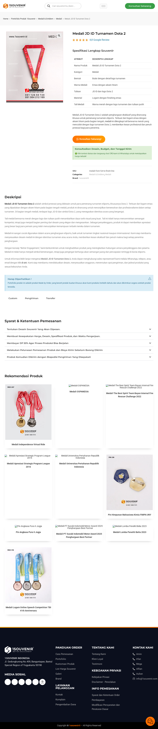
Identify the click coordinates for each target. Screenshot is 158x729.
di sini (24, 262)
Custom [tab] (12, 298)
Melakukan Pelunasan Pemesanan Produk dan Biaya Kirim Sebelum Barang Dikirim (55, 350)
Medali (59, 19)
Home (5, 19)
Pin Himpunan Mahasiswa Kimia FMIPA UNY (129, 514)
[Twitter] (15, 682)
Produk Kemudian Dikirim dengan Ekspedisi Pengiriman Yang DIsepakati (49, 357)
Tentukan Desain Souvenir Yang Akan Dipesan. (33, 329)
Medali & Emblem (45, 19)
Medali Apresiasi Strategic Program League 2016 (28, 465)
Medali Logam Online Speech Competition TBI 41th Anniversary (28, 609)
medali (108, 121)
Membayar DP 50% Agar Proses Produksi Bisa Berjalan (38, 343)
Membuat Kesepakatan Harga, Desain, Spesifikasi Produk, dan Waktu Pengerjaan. (53, 336)
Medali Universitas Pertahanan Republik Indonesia (79, 465)
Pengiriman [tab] (31, 298)
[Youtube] (22, 682)
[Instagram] (35, 682)
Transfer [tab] (50, 298)
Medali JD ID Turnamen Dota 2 (19, 204)
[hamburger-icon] (103, 6)
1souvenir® (84, 178)
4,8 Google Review (99, 39)
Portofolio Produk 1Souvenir (23, 19)
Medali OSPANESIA (79, 391)
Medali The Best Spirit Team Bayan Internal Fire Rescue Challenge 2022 (129, 395)
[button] (140, 6)
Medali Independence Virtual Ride (28, 444)
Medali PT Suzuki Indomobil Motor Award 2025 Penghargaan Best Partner (79, 535)
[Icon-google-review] (42, 682)
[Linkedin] (28, 682)
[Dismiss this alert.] (150, 278)
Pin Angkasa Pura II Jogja (28, 532)
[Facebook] (8, 682)
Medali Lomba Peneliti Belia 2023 (129, 532)
